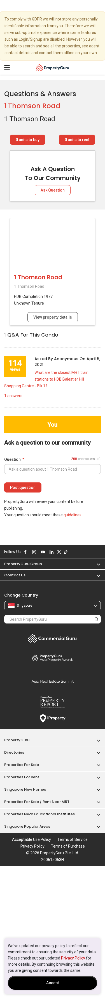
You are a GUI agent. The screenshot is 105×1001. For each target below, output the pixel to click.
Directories (14, 752)
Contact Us (14, 575)
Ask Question (53, 190)
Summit (52, 681)
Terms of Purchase (68, 846)
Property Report (52, 702)
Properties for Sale (21, 764)
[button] (96, 564)
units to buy (27, 139)
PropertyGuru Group (23, 564)
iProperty (52, 718)
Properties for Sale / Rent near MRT (36, 801)
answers (13, 396)
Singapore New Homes (25, 789)
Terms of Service (72, 839)
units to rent (77, 139)
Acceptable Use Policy (31, 839)
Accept (52, 983)
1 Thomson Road (32, 106)
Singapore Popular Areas (27, 826)
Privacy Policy (73, 958)
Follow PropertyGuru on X (59, 552)
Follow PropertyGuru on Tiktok (65, 552)
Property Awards (52, 657)
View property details (52, 317)
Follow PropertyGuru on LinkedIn (51, 552)
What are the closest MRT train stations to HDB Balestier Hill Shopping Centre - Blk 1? (46, 379)
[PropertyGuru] (52, 67)
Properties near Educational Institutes (39, 814)
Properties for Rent (21, 777)
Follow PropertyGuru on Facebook (25, 552)
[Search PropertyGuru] (96, 619)
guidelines (72, 515)
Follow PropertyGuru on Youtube (42, 552)
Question (12, 459)
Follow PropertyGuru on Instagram (34, 552)
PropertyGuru (16, 740)
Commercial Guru (52, 638)
